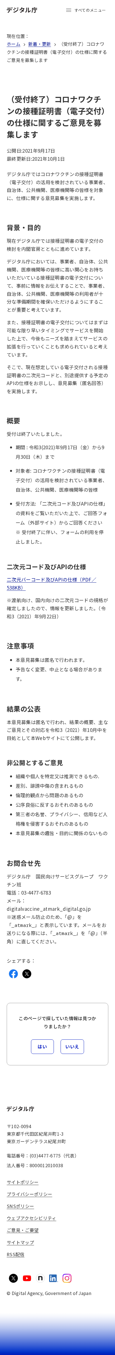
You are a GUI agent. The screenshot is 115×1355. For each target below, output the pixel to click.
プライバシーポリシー (29, 1194)
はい (42, 1046)
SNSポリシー (20, 1206)
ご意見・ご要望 (23, 1230)
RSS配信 (16, 1254)
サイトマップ (20, 1242)
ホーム (13, 43)
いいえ (72, 1046)
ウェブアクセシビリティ (31, 1218)
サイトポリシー (23, 1182)
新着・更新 (39, 43)
